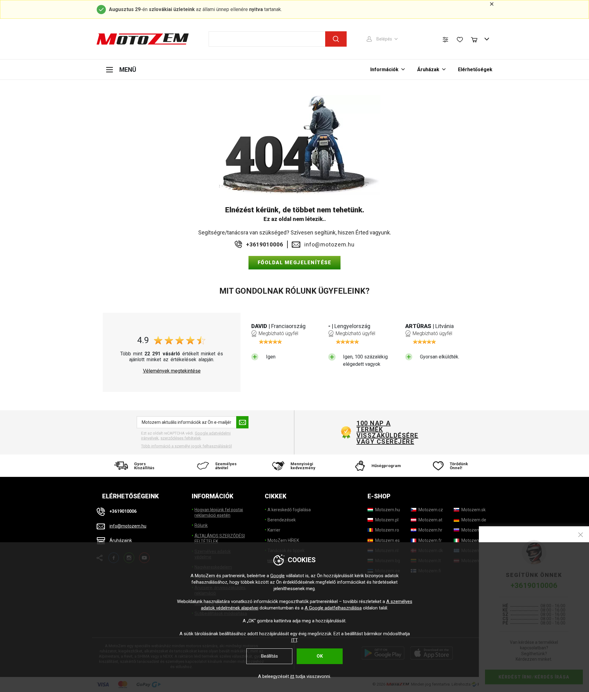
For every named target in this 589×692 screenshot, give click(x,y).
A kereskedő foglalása (289, 509)
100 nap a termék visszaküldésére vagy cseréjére (387, 432)
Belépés (384, 39)
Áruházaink (121, 540)
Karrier (274, 530)
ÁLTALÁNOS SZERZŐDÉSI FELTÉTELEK (219, 538)
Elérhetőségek (475, 69)
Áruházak (428, 69)
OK (320, 656)
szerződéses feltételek (180, 438)
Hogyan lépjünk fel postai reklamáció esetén (218, 512)
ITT (294, 640)
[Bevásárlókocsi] (477, 39)
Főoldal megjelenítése (295, 262)
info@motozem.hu (329, 245)
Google (277, 575)
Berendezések (282, 519)
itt (292, 676)
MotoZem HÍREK (283, 540)
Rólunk (201, 525)
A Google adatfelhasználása (333, 608)
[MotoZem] (142, 39)
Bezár (580, 534)
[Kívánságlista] (459, 39)
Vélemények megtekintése (172, 371)
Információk (384, 69)
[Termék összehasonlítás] (445, 39)
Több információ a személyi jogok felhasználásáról (186, 446)
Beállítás (269, 656)
